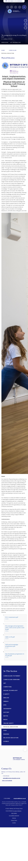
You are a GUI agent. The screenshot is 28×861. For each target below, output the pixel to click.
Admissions (4, 42)
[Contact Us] (11, 7)
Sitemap (14, 818)
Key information (15, 42)
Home (3, 50)
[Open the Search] (19, 7)
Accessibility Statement (14, 815)
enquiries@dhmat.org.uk (20, 798)
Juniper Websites (17, 811)
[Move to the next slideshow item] (25, 20)
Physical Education (7, 53)
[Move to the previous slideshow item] (25, 24)
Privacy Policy (14, 820)
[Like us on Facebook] (7, 7)
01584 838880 (7, 798)
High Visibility (14, 813)
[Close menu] (24, 7)
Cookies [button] (14, 822)
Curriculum (12, 50)
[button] (25, 749)
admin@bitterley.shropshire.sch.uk (11, 778)
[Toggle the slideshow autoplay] (25, 27)
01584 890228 (6, 776)
